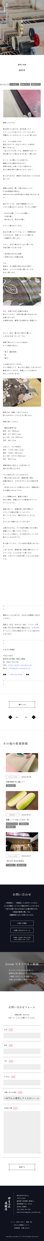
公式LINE (35, 628)
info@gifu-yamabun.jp (20, 668)
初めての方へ (20, 1222)
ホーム (13, 1222)
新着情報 (17, 1228)
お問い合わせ (25, 1228)
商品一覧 (29, 1222)
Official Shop (16, 674)
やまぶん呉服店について (21, 1225)
